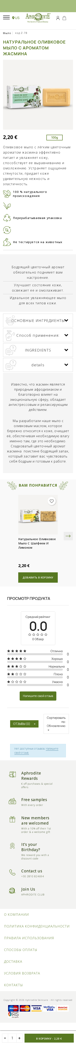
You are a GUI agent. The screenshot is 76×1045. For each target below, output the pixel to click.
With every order (32, 805)
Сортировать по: (56, 720)
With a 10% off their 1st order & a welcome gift (36, 830)
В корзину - (49, 1038)
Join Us (28, 889)
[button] (15, 18)
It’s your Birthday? (30, 847)
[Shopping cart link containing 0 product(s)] (64, 17)
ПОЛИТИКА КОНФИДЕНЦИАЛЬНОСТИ (37, 926)
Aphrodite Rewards (31, 775)
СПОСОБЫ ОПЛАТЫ (20, 950)
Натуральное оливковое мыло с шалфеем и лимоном (37, 543)
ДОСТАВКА (13, 961)
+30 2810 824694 (32, 876)
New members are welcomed (35, 820)
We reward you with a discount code (35, 856)
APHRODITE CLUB (32, 894)
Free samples (34, 799)
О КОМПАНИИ (16, 914)
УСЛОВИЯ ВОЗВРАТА (22, 973)
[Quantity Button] (19, 1038)
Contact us (31, 871)
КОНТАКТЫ (13, 985)
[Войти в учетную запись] (58, 17)
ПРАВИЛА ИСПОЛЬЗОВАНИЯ (29, 938)
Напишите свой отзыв (38, 696)
